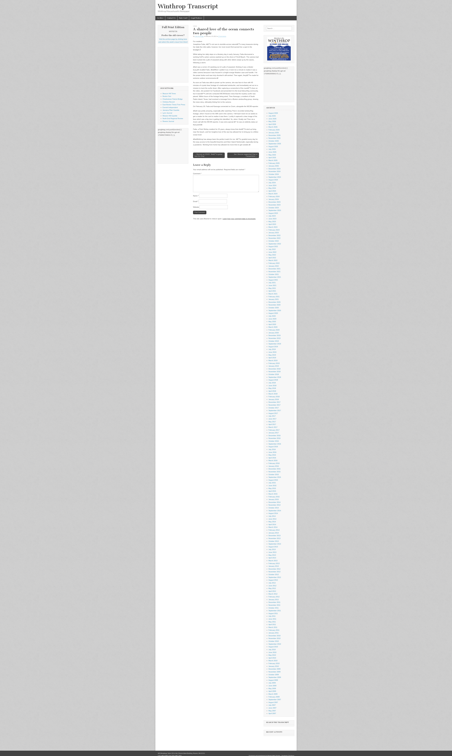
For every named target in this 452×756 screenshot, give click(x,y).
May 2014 (272, 522)
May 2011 (272, 622)
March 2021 (272, 294)
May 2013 (272, 555)
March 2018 (272, 394)
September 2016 (274, 444)
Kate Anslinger (199, 36)
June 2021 (272, 285)
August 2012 (273, 580)
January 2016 (273, 466)
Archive (160, 18)
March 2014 (272, 527)
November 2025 (274, 138)
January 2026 (273, 133)
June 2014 (272, 519)
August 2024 (273, 180)
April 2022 (272, 258)
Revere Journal (168, 121)
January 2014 (273, 533)
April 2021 (272, 291)
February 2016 (274, 463)
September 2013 (274, 544)
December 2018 (274, 369)
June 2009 (272, 686)
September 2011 (274, 611)
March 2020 (272, 327)
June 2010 (272, 652)
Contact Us (171, 18)
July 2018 (272, 383)
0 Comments (222, 36)
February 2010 (274, 663)
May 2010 (272, 655)
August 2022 (273, 246)
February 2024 (274, 196)
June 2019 (272, 352)
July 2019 (272, 349)
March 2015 (272, 494)
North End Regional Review (173, 118)
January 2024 (273, 199)
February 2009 (274, 697)
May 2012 (272, 588)
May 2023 (272, 221)
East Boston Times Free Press (174, 105)
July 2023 (272, 216)
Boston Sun (167, 96)
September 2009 (274, 677)
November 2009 (274, 672)
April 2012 (272, 591)
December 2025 (274, 135)
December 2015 (274, 469)
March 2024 (272, 194)
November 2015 (274, 472)
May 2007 (272, 711)
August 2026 (273, 113)
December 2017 (274, 402)
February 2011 (273, 630)
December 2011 (274, 602)
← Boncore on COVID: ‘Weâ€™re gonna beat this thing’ (208, 155)
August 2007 (273, 702)
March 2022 (272, 260)
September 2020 (274, 310)
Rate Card (183, 18)
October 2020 (273, 308)
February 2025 (274, 163)
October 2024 (273, 174)
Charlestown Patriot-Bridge (173, 99)
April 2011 (272, 624)
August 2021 (273, 280)
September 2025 (274, 144)
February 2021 (274, 297)
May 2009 (272, 688)
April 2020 (272, 324)
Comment (197, 173)
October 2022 (273, 241)
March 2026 (272, 127)
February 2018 (274, 397)
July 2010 (272, 649)
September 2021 (274, 277)
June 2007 (272, 708)
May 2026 (272, 121)
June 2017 (272, 419)
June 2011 (272, 619)
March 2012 (272, 594)
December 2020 (274, 302)
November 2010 (274, 638)
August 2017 (273, 413)
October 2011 (273, 608)
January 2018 (273, 399)
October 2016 (273, 441)
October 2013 (273, 541)
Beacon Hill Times (169, 93)
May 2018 (272, 388)
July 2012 (272, 583)
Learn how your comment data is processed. (239, 219)
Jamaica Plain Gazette (171, 110)
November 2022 (274, 238)
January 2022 (273, 266)
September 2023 (274, 210)
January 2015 (273, 499)
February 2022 (274, 263)
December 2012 (274, 569)
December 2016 (274, 435)
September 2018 (274, 377)
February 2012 (274, 597)
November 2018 (274, 371)
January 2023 (273, 233)
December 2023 (274, 202)
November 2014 (274, 505)
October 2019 (273, 341)
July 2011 (272, 616)
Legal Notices (196, 18)
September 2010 (274, 644)
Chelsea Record (169, 102)
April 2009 (272, 691)
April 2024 (272, 191)
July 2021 (272, 283)
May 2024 (272, 188)
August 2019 (273, 347)
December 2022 (274, 235)
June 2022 (272, 252)
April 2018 (272, 391)
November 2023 (274, 205)
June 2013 (272, 552)
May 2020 (272, 321)
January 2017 (273, 433)
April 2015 (272, 491)
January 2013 (273, 566)
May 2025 (272, 155)
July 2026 (272, 116)
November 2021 (274, 271)
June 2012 (272, 586)
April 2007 (272, 713)
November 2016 (274, 438)
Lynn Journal (167, 113)
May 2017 (272, 422)
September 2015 (274, 477)
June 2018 (272, 385)
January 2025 (273, 166)
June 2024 (272, 185)
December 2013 (274, 535)
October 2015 (273, 474)
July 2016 (272, 449)
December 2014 (274, 502)
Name (196, 196)
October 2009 (273, 675)
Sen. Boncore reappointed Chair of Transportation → (245, 155)
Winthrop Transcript (188, 6)
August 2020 (273, 313)
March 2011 (272, 627)
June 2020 (272, 319)
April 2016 (272, 458)
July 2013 (272, 549)
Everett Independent (170, 107)
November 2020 (274, 305)
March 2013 (272, 561)
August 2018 (273, 380)
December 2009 (274, 669)
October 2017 (273, 408)
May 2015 (272, 488)
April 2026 (272, 124)
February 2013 (274, 563)
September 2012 (274, 577)
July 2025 (272, 149)
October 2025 (273, 141)
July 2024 (272, 183)
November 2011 (274, 605)
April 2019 (272, 358)
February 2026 (274, 130)
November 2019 (274, 338)
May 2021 (272, 288)
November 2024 (274, 171)
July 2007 (272, 705)
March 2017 (272, 427)
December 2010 (274, 636)
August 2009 (273, 680)
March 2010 (272, 661)
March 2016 (272, 460)
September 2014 (274, 511)
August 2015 (273, 480)
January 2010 (273, 666)
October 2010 (273, 641)
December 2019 (274, 335)
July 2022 (272, 249)
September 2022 (274, 244)
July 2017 (272, 416)
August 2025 (273, 146)
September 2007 (274, 699)
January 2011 (273, 633)
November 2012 (274, 572)
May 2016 (272, 455)
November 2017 (274, 405)
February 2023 (274, 230)
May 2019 (272, 355)
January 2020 (273, 333)
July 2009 (272, 683)
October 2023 (273, 208)
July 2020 (272, 316)
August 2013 (273, 547)
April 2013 (272, 558)
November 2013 (274, 538)
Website (196, 207)
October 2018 (273, 374)
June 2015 (272, 485)
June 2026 (272, 119)
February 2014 (274, 530)
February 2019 (274, 363)
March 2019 (272, 360)
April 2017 (272, 424)
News (195, 26)
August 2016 (273, 447)
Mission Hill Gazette (170, 116)
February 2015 (274, 497)
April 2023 (272, 224)
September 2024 (274, 177)
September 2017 (274, 410)
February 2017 (274, 430)
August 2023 (273, 213)
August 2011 (273, 613)
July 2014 (272, 516)
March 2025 (272, 160)
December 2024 (274, 169)
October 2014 (273, 508)
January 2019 (273, 366)
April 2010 (272, 658)
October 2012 (273, 574)
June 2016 (272, 452)
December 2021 (274, 269)
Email (195, 201)
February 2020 (274, 330)
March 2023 (272, 227)
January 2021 (273, 299)
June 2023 (272, 219)
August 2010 (273, 647)
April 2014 (272, 524)
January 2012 (273, 599)
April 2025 (272, 157)
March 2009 (272, 694)
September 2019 (274, 344)
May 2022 (272, 255)
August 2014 (273, 513)
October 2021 (273, 274)
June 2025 (272, 152)
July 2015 (272, 483)
